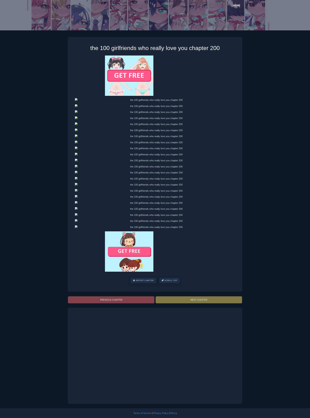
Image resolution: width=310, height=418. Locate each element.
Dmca (173, 413)
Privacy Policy (160, 413)
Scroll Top (171, 280)
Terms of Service (142, 413)
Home (236, 5)
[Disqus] (155, 355)
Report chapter (145, 280)
